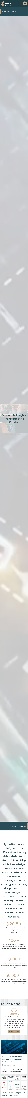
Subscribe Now (14, 1031)
